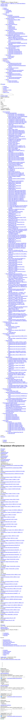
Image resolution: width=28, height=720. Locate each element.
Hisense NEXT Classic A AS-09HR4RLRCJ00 (14, 216)
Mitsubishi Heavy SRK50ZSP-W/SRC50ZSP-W (14, 189)
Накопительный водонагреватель (15, 32)
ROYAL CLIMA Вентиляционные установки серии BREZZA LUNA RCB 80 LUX (17, 39)
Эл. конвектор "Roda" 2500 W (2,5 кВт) (17, 372)
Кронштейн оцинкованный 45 (15, 51)
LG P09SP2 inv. (11, 170)
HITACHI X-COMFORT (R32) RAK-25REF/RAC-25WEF (16, 210)
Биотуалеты (8, 54)
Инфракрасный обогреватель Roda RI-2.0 (17, 343)
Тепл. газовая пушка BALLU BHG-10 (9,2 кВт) (11, 588)
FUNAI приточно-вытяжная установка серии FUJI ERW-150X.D (17, 46)
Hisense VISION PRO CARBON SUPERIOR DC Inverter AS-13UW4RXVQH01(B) (15, 232)
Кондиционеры (9, 15)
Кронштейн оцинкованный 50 (15, 52)
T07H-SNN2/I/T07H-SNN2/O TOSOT (16, 118)
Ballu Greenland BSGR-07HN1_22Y (16, 172)
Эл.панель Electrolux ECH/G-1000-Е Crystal (17, 358)
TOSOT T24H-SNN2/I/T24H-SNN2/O (16, 132)
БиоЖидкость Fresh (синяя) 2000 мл (16, 427)
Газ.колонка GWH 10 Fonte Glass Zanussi (17, 400)
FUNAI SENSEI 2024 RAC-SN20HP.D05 (17, 243)
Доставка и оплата (7, 58)
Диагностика (9, 76)
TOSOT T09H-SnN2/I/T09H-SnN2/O (16, 130)
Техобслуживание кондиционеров (16, 70)
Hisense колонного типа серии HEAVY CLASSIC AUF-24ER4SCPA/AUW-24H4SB (17, 290)
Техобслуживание (10, 69)
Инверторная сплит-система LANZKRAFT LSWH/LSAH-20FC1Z (16, 136)
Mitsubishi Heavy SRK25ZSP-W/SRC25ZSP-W (14, 184)
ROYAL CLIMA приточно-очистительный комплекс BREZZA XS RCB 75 (17, 37)
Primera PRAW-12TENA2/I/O (14, 182)
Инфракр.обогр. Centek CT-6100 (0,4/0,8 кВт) (11, 488)
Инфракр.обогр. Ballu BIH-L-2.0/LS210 (17, 351)
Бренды (7, 12)
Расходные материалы (11, 47)
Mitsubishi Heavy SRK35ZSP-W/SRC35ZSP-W (14, 186)
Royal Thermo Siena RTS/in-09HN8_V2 (16, 258)
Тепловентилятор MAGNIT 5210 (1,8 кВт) (17, 385)
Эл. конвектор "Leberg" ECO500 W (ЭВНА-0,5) (11, 512)
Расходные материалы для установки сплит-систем (14, 645)
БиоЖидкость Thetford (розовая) (15, 426)
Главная (5, 8)
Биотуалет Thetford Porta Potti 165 (15, 432)
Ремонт (7, 79)
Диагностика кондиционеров (14, 77)
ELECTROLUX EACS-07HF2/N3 (15, 152)
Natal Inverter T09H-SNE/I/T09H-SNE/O (17, 191)
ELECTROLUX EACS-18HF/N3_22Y (16, 175)
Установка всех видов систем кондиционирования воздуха (14, 64)
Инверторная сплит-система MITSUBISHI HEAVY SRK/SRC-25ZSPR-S (17, 117)
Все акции (3, 436)
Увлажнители (11, 23)
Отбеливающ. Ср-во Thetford (14, 422)
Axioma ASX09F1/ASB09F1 (14, 176)
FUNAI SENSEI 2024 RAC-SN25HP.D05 (17, 236)
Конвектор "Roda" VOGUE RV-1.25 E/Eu (17, 361)
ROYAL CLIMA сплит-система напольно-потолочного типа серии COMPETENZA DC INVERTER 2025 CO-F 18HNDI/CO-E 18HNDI (17, 286)
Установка (8, 62)
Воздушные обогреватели (11, 24)
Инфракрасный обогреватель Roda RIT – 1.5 (10, 552)
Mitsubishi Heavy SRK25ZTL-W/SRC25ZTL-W (14, 239)
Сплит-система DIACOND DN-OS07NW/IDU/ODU (15, 260)
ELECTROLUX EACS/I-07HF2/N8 (16, 154)
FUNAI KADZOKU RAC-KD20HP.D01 (17, 235)
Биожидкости (11, 56)
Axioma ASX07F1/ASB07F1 (14, 164)
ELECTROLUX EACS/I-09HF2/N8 (16, 155)
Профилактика (9, 72)
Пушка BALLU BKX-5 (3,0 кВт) (15, 380)
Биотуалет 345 (11, 433)
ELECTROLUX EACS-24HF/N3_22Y (16, 145)
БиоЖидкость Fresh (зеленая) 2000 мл (16, 428)
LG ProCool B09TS (12, 203)
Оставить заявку (4, 5)
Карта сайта (17, 659)
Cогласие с (12, 678)
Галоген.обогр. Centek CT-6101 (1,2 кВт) (17, 341)
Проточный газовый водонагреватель (16, 33)
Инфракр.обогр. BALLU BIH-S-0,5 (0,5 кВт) (10, 506)
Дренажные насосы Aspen (14, 50)
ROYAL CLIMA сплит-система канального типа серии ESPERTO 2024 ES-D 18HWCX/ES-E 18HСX (17, 308)
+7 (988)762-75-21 (13, 3)
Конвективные (11, 27)
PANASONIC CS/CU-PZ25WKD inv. (16, 114)
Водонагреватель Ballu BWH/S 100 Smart (17, 398)
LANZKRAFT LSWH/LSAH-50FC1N (16, 120)
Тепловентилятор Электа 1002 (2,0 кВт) (17, 387)
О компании (6, 9)
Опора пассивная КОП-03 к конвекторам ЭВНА (11, 467)
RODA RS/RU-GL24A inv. (14, 171)
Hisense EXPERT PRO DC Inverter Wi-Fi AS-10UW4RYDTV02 (17, 227)
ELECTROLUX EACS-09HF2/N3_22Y (17, 147)
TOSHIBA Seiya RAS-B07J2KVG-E (16, 168)
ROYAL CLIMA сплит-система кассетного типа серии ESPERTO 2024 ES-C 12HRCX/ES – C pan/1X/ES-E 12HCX (17, 278)
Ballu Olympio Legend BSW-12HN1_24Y (17, 246)
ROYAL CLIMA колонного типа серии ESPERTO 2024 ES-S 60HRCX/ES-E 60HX (17, 314)
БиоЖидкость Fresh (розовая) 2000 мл (16, 429)
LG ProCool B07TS (12, 202)
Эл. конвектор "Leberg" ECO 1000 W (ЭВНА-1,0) (11, 532)
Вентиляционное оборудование (13, 35)
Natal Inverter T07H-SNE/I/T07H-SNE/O (17, 190)
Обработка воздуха (10, 18)
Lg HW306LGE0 (12, 332)
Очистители (11, 22)
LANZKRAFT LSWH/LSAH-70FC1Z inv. (17, 122)
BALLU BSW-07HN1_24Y (14, 149)
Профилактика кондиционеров (15, 74)
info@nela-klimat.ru (21, 3)
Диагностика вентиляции (14, 78)
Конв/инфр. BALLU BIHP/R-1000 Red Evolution (11, 599)
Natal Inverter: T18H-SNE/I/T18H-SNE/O (17, 193)
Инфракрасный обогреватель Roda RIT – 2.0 (10, 556)
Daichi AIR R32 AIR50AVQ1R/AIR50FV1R (17, 201)
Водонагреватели (9, 30)
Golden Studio (4, 657)
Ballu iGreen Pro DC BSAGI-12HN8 (16, 159)
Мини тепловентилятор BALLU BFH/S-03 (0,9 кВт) (12, 473)
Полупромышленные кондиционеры (16, 17)
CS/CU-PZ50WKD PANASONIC (15, 125)
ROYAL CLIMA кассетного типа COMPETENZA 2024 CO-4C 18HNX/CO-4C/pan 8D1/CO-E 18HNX (17, 282)
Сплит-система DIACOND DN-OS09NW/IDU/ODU (15, 262)
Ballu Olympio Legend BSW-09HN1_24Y (17, 245)
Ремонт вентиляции (12, 80)
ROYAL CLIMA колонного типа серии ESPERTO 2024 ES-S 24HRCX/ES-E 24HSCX (17, 311)
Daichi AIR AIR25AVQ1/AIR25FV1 (16, 199)
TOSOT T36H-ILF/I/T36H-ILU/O (15, 276)
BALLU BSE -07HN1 (13, 129)
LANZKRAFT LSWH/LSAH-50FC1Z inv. (17, 121)
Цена (2, 98)
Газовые (10, 25)
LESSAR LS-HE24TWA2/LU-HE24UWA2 (17, 274)
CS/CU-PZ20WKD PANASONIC (15, 211)
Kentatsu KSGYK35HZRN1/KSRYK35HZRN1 (16, 162)
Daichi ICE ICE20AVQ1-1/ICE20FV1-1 (16, 195)
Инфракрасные (11, 26)
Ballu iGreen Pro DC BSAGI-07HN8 (16, 157)
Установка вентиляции (13, 67)
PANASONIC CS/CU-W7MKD (15, 134)
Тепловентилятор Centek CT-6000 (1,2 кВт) (17, 386)
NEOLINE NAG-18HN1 (13, 156)
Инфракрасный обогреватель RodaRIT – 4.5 (10, 593)
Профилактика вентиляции (14, 73)
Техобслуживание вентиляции (15, 71)
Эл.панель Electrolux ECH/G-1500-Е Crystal (17, 359)
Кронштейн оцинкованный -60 (15, 53)
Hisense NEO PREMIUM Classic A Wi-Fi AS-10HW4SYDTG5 (17, 218)
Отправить (3, 679)
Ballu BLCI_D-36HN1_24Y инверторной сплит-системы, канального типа (17, 301)
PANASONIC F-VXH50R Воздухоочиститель (14, 327)
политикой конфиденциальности (14, 678)
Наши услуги (6, 60)
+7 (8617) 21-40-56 (5, 3)
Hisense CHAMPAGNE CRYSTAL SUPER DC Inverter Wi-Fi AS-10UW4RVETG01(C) (17, 230)
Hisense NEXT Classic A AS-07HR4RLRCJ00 (14, 213)
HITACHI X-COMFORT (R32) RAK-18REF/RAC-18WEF (16, 267)
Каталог (5, 13)
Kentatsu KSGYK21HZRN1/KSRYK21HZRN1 (16, 178)
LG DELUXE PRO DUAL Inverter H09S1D (17, 205)
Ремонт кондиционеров (13, 81)
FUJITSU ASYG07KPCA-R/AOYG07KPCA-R (14, 142)
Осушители (10, 20)
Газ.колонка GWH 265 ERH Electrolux (16, 401)
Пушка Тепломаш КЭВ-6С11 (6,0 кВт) (16, 381)
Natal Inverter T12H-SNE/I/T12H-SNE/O (17, 192)
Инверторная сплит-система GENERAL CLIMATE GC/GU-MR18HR (17, 139)
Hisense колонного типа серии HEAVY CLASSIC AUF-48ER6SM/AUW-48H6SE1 (17, 320)
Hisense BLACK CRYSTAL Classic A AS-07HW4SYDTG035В (17, 220)
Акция (2, 104)
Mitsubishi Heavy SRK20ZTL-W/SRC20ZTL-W (14, 241)
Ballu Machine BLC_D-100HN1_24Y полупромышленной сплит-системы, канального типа (16, 304)
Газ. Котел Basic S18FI (13, 391)
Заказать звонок (4, 4)
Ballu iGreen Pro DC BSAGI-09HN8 (16, 158)
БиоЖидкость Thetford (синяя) (15, 424)
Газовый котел (11, 31)
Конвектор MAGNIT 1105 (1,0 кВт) (16, 373)
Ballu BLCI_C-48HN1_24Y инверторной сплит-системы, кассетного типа (17, 299)
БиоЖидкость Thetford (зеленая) (15, 425)
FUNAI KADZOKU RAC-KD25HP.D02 (17, 237)
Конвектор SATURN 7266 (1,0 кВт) (16, 377)
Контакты (5, 59)
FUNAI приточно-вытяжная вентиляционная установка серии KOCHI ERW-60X (17, 43)
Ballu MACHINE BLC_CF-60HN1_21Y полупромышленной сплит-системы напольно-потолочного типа (17, 293)
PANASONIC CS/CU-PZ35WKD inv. (16, 115)
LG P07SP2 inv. (11, 169)
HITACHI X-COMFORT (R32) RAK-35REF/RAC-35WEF (16, 269)
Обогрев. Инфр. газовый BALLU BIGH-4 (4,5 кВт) (12, 542)
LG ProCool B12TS (12, 204)
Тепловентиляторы (12, 29)
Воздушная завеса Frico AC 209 (15, 379)
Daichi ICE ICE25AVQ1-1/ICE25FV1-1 (16, 196)
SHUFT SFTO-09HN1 (13, 148)
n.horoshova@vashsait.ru (6, 705)
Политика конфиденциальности (8, 659)
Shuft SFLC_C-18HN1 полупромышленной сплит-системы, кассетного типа (17, 296)
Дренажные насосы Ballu (13, 49)
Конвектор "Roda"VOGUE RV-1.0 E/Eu (17, 360)
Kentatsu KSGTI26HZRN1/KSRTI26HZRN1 (16, 180)
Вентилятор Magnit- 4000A (14, 19)
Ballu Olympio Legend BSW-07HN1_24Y (17, 244)
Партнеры (5, 635)
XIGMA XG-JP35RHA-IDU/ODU (15, 250)
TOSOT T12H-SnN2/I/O (13, 137)
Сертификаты (9, 11)
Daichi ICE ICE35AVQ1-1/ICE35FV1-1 (16, 197)
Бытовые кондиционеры (13, 16)
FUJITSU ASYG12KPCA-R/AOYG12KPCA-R (14, 144)
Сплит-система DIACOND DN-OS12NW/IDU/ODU (15, 265)
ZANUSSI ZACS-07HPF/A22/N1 (15, 163)
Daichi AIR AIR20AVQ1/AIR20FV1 (16, 198)
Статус (2, 106)
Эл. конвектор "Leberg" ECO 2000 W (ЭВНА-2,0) (11, 605)
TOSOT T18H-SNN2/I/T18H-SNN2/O (16, 131)
